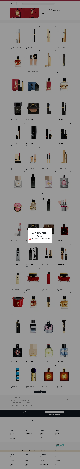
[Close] (51, 229)
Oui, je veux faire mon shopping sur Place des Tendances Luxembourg (41, 238)
